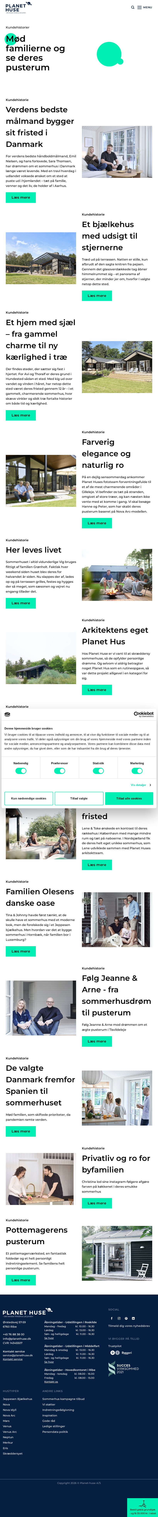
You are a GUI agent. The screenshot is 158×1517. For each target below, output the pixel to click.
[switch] (59, 771)
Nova (6, 1404)
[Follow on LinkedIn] (133, 1318)
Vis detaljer (138, 785)
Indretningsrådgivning (58, 1410)
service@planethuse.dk (18, 1355)
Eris (5, 1448)
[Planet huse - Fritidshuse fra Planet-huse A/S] (22, 7)
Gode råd (48, 1421)
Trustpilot (115, 1346)
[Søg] (132, 7)
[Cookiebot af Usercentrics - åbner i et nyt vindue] (137, 714)
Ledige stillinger (53, 1426)
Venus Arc (10, 1432)
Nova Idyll (9, 1410)
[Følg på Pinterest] (126, 1318)
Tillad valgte (79, 798)
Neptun (8, 1437)
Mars (6, 1421)
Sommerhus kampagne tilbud (63, 1399)
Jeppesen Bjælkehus (17, 1399)
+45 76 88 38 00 (13, 1334)
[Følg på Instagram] (119, 1318)
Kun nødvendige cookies (28, 798)
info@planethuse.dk (17, 1338)
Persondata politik (55, 1432)
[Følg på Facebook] (111, 1318)
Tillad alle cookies (129, 798)
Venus (7, 1426)
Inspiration (49, 1415)
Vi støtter (48, 1404)
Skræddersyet (13, 1453)
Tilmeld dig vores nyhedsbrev (129, 1326)
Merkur (8, 1442)
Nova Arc (9, 1415)
